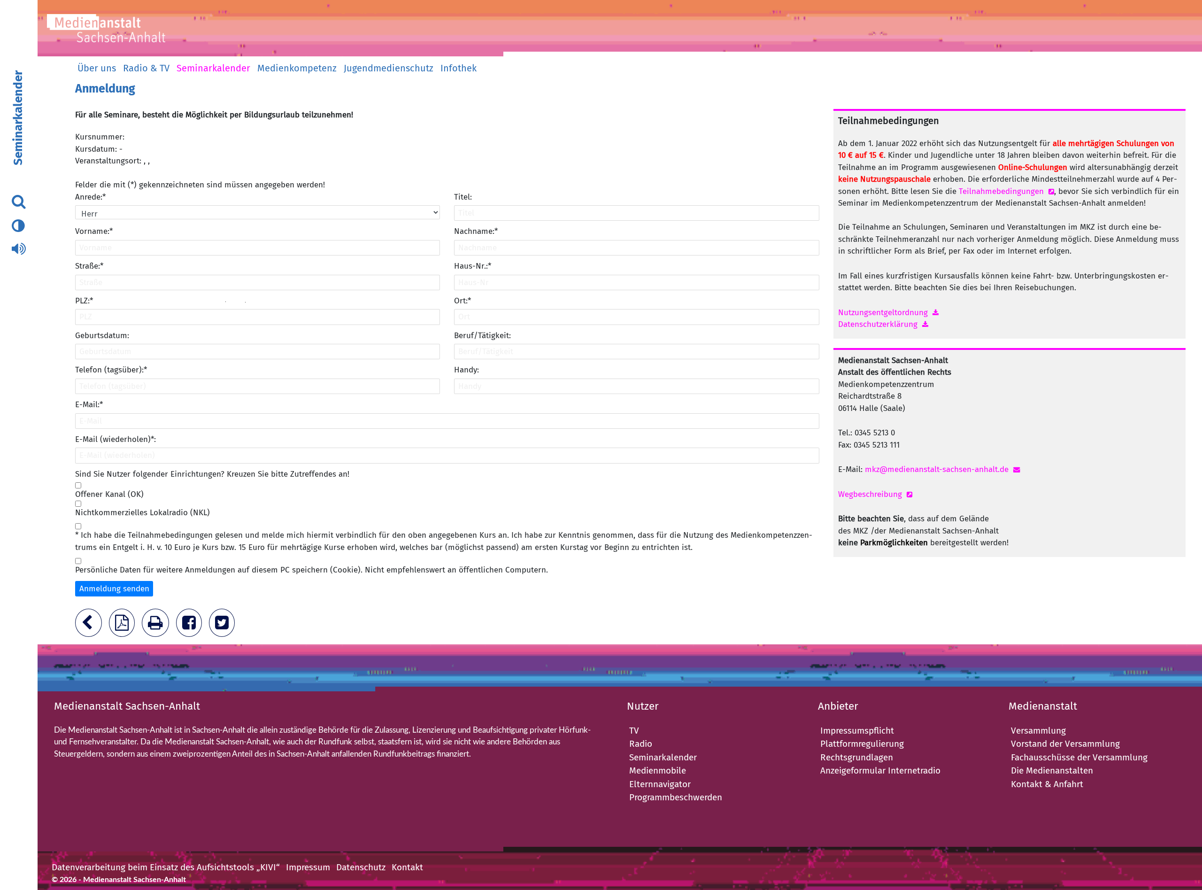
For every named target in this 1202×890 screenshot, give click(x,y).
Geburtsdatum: (102, 336)
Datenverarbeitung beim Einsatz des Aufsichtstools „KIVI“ (166, 867)
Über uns (96, 68)
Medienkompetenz (297, 68)
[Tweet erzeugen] (224, 626)
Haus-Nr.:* (472, 266)
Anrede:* (90, 197)
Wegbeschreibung (870, 494)
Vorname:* (94, 231)
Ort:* (462, 301)
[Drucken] (158, 626)
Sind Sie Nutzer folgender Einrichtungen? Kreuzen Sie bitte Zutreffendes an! (212, 474)
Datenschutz (360, 867)
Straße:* (89, 266)
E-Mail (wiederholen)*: (115, 439)
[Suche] (19, 202)
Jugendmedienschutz (388, 68)
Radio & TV (146, 68)
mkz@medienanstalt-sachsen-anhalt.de (937, 469)
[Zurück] (91, 626)
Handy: (466, 370)
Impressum (308, 867)
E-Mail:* (89, 405)
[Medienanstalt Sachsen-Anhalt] (120, 31)
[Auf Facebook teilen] (191, 626)
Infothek (458, 68)
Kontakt (407, 867)
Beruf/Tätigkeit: (482, 336)
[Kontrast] (18, 226)
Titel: (463, 197)
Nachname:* (476, 231)
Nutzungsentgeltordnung (883, 312)
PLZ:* (84, 301)
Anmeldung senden (114, 589)
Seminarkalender (213, 68)
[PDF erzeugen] (124, 626)
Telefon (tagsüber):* (111, 370)
